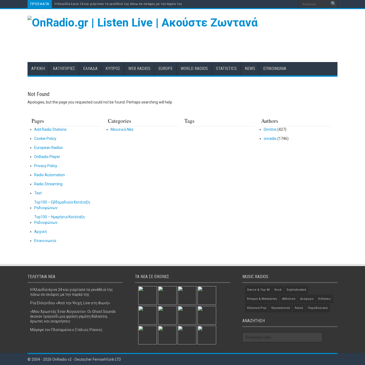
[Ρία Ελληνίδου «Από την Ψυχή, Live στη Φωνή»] (167, 295)
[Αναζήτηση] (333, 4)
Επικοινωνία (274, 68)
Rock (278, 289)
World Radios (194, 68)
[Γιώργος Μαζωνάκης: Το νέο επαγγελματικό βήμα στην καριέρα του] (147, 335)
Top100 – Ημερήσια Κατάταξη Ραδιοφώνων (59, 220)
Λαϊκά (299, 308)
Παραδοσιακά (318, 308)
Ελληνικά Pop (256, 308)
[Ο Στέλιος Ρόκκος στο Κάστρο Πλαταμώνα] (206, 315)
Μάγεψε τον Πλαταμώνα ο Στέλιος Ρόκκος (66, 330)
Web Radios (139, 68)
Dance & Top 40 (258, 289)
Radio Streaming (48, 184)
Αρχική (38, 68)
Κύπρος (113, 68)
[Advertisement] (240, 43)
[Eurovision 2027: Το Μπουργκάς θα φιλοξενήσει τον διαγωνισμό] (187, 315)
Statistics (226, 68)
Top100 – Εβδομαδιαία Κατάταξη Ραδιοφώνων (62, 205)
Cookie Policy (45, 138)
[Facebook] (280, 4)
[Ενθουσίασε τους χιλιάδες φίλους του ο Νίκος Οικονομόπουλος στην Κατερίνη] (187, 335)
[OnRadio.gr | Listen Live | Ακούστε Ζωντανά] (143, 22)
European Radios (48, 147)
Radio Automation (49, 175)
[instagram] (293, 4)
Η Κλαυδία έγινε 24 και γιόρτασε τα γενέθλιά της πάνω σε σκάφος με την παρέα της (118, 4)
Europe (165, 68)
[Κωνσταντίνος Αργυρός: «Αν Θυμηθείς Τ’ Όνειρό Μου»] (147, 315)
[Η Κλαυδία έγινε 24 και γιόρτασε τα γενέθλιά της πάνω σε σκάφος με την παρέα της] (147, 295)
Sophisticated (296, 289)
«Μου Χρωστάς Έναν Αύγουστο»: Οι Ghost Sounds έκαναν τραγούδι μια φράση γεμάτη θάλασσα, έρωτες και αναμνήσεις (73, 316)
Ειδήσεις (324, 299)
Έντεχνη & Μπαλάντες (262, 299)
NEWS (250, 68)
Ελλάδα (90, 68)
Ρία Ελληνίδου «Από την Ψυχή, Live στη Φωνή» (70, 303)
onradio (270, 138)
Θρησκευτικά (280, 308)
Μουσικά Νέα (122, 129)
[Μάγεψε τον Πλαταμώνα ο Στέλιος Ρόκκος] (206, 295)
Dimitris (270, 129)
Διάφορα (306, 299)
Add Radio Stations (50, 129)
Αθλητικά (288, 299)
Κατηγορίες (64, 68)
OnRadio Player (47, 157)
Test (38, 193)
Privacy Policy (45, 166)
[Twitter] (286, 4)
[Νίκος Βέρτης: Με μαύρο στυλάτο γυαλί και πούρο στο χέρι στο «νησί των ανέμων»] (167, 335)
